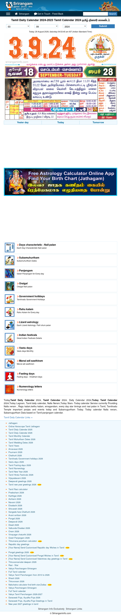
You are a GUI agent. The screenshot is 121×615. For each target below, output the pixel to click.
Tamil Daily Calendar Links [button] (17, 417)
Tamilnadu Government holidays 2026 (26, 458)
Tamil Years (14, 445)
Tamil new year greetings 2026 (22, 484)
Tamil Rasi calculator (18, 489)
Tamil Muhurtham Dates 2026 (22, 439)
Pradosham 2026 (16, 492)
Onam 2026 (14, 531)
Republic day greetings (19, 544)
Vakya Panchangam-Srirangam (23, 568)
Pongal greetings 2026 (19, 552)
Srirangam (23, 13)
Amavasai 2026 (16, 448)
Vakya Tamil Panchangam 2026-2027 (25, 594)
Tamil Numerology (17, 468)
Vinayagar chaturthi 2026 (20, 534)
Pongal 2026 (14, 518)
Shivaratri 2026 (15, 508)
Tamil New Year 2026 (18, 471)
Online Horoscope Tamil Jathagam (24, 426)
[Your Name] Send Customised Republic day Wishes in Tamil (36, 547)
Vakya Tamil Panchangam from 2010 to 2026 (29, 574)
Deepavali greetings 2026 (20, 481)
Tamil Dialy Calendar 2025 (20, 429)
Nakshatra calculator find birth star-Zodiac (27, 584)
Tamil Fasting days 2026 (20, 465)
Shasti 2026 (14, 578)
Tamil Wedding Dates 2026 (21, 442)
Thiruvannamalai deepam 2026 (22, 561)
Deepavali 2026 (16, 521)
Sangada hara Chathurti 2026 (22, 511)
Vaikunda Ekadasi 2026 (19, 528)
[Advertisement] (60, 146)
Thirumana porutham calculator (23, 540)
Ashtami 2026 (15, 498)
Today (60, 122)
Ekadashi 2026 (15, 505)
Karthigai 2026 (15, 495)
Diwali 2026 (14, 524)
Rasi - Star (13, 565)
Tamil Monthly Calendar (19, 435)
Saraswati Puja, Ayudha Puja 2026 (24, 597)
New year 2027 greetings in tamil (23, 603)
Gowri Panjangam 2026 (19, 537)
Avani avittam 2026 (17, 515)
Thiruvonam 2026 (16, 581)
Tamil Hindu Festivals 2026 (21, 474)
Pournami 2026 (15, 452)
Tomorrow (98, 122)
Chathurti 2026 (15, 455)
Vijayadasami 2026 (17, 478)
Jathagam (13, 423)
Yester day (23, 122)
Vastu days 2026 (16, 461)
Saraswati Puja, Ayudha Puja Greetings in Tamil (30, 600)
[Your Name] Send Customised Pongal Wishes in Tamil (34, 555)
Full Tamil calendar (17, 571)
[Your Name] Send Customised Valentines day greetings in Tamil (38, 558)
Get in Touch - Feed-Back (50, 13)
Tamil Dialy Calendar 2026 (20, 432)
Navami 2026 (14, 502)
